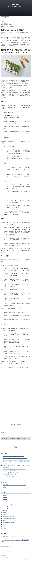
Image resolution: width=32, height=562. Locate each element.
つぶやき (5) (5, 508)
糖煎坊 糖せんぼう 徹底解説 (9, 471)
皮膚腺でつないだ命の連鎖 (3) (9, 518)
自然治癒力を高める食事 (6, 24)
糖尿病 (23, 540)
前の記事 (13, 424)
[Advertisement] (16, 402)
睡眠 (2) (4, 520)
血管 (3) (4, 524)
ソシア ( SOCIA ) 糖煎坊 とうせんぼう (15, 367)
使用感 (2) (5, 512)
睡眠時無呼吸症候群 (15, 540)
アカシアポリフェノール (20, 536)
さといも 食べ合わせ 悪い (8, 476)
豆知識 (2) (5, 495)
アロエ (25, 536)
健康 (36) (5, 501)
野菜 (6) (4, 526)
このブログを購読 (6, 546)
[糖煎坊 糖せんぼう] (16, 76)
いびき (3, 536)
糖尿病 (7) (5, 499)
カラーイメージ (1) (7, 503)
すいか (11, 536)
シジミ (17, 537)
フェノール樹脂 (23, 537)
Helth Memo (16, 4)
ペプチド (5, 540)
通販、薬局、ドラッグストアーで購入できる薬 (14, 485)
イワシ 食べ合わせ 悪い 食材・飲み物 (11, 474)
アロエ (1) (5, 497)
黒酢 (3, 541)
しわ (9, 536)
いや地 (7, 536)
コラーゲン (8, 537)
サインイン (15, 438)
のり (14, 536)
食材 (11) (5, 528)
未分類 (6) (5, 514)
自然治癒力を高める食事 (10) (9, 522)
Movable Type (28, 559)
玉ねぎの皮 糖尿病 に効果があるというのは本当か (14, 469)
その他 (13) (5, 506)
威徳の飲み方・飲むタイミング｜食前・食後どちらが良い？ (16, 460)
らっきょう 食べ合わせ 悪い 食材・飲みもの (13, 473)
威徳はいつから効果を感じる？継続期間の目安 (13, 456)
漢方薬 (4, 487)
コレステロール (12, 537)
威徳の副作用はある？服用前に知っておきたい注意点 (15, 458)
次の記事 (19, 424)
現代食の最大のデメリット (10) (10, 516)
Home (2, 21)
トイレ (20, 537)
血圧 (27, 539)
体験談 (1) (5, 510)
